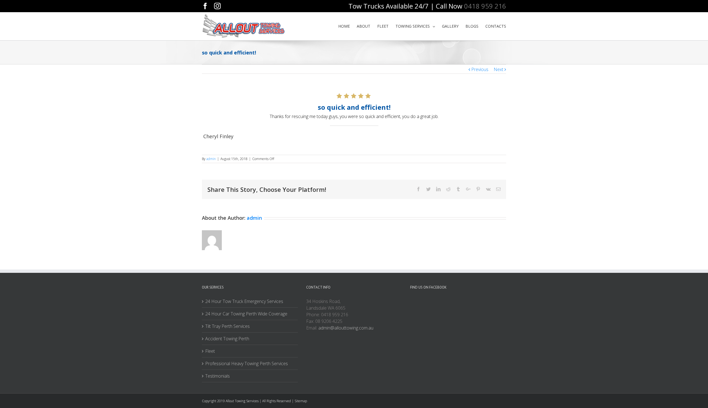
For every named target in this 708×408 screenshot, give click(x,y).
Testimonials (217, 376)
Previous (479, 69)
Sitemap (301, 401)
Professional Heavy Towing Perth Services (246, 363)
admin (211, 158)
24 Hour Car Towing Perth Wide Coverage (246, 314)
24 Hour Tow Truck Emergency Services (244, 301)
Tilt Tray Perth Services (227, 326)
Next (498, 69)
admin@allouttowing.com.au (345, 328)
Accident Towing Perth (227, 339)
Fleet (210, 351)
